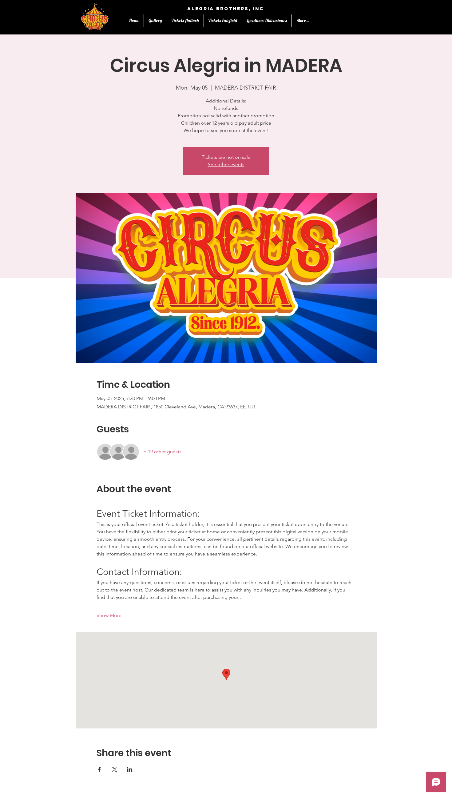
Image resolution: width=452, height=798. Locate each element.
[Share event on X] (114, 769)
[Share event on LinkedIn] (130, 769)
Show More (109, 615)
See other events (226, 164)
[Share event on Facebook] (99, 769)
